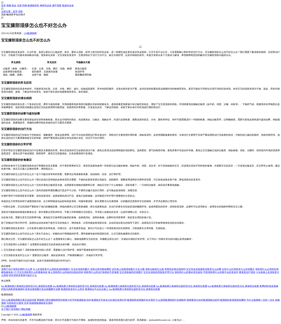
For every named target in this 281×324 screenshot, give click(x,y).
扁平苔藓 (56, 5)
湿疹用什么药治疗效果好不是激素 (101, 272)
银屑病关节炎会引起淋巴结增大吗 (108, 300)
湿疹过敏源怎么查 (154, 269)
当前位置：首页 (9, 11)
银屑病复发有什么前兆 (72, 289)
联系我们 (15, 309)
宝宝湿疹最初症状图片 (131, 272)
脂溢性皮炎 (68, 5)
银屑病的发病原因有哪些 (233, 300)
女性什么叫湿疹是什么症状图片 (238, 269)
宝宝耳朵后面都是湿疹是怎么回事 (203, 269)
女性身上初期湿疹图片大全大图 (128, 269)
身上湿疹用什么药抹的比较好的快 (65, 272)
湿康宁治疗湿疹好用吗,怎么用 (16, 269)
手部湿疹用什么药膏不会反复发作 (220, 272)
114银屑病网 (30, 33)
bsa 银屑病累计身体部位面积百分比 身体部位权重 (26, 286)
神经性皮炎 (46, 5)
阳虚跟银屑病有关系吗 (41, 303)
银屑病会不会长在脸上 (96, 289)
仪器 (19, 5)
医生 (14, 5)
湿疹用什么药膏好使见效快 (188, 272)
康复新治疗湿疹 (247, 272)
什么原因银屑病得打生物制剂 (171, 300)
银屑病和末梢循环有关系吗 (141, 300)
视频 (8, 5)
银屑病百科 (33, 5)
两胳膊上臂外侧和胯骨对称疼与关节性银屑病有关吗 (64, 300)
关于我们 (6, 309)
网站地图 (25, 309)
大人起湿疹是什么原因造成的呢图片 (51, 269)
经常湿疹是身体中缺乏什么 (23, 275)
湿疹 (20, 11)
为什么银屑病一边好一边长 (260, 300)
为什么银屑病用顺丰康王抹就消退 (18, 300)
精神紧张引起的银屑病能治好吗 (203, 300)
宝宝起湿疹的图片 (80, 269)
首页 (3, 5)
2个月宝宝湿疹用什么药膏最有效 (30, 272)
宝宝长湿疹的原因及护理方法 (158, 272)
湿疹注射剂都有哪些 (100, 269)
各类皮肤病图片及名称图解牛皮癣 (42, 289)
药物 (24, 5)
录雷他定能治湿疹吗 (175, 269)
